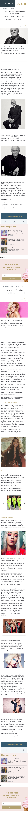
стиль (22, 293)
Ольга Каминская (15, 286)
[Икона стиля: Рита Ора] (25, 299)
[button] (2, 3)
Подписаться (11, 278)
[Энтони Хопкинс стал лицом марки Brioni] (25, 26)
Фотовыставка (18, 19)
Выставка (8, 19)
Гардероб (15, 293)
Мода (12, 8)
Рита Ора (7, 293)
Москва (6, 16)
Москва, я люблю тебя (17, 16)
